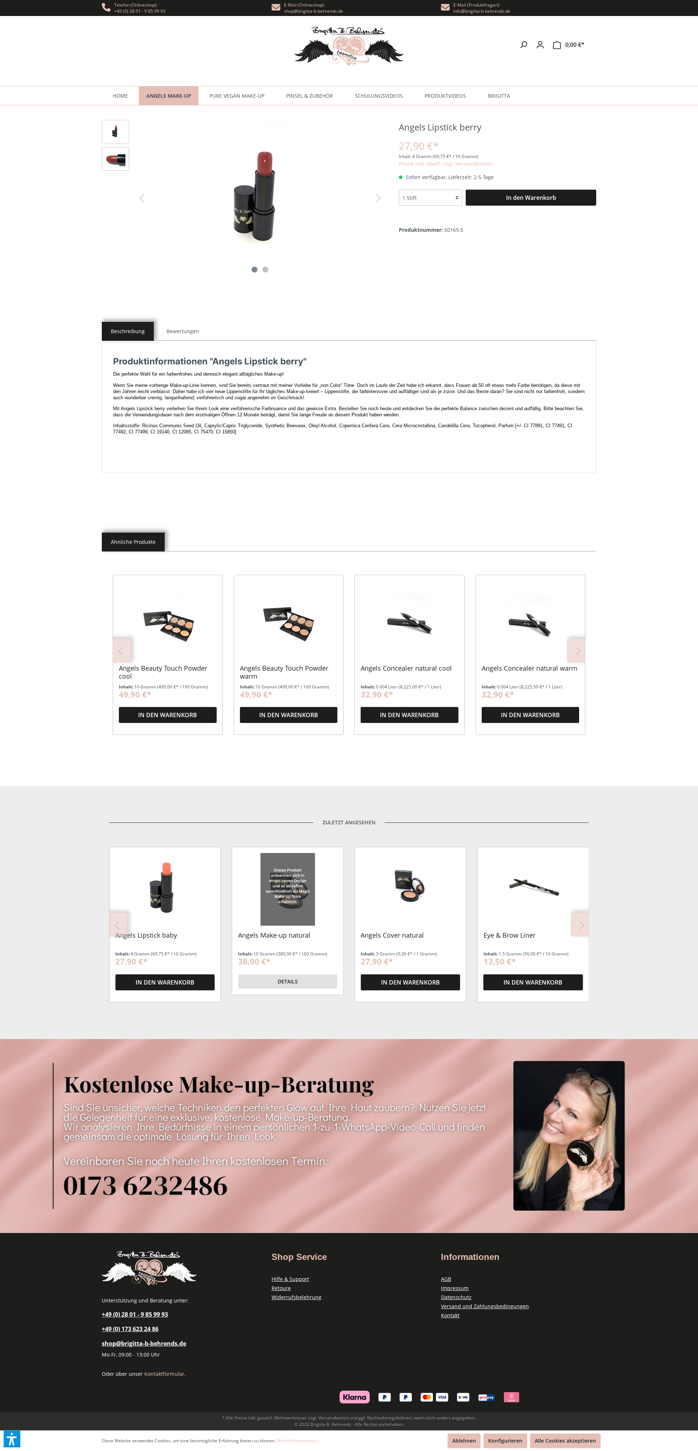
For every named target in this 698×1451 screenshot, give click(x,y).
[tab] (128, 331)
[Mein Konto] (540, 45)
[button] (12, 1439)
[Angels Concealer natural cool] (409, 622)
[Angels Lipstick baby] (165, 889)
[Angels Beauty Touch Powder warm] (289, 622)
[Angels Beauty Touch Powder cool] (168, 622)
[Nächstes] (378, 198)
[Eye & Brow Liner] (533, 889)
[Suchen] (523, 45)
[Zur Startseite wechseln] (349, 46)
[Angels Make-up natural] (288, 889)
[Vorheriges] (141, 198)
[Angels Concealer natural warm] (530, 622)
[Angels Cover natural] (410, 889)
